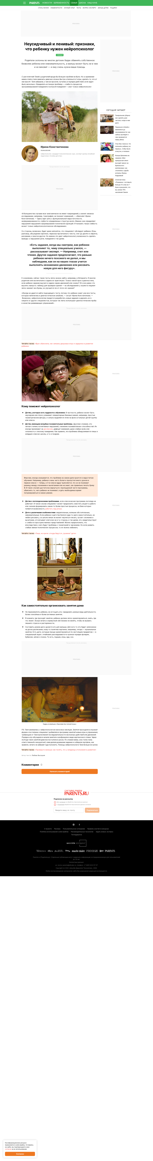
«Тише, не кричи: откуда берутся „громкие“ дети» (55, 533)
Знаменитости (56, 8)
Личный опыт (69, 8)
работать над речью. (53, 509)
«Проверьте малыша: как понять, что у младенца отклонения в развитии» (65, 750)
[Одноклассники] (79, 824)
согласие (62, 802)
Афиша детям (103, 8)
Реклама (57, 829)
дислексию (48, 429)
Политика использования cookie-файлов (54, 832)
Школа (82, 3)
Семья (74, 3)
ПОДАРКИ (113, 8)
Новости (47, 3)
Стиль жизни (43, 8)
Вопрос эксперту (89, 8)
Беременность (61, 3)
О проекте (48, 829)
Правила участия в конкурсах (98, 829)
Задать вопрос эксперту (104, 832)
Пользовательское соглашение (74, 829)
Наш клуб (92, 3)
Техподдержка (76, 834)
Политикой (61, 804)
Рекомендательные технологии (82, 832)
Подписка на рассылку (63, 799)
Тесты (78, 8)
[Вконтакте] (73, 824)
